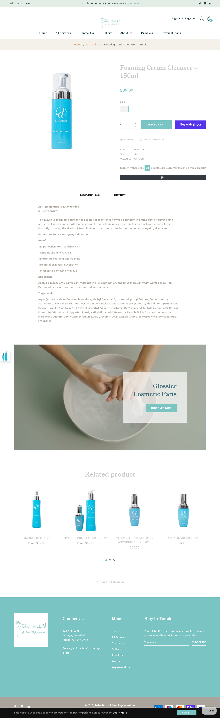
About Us (117, 655)
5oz (124, 109)
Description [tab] (90, 194)
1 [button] (106, 560)
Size (122, 101)
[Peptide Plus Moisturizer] (5, 355)
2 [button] (110, 560)
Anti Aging (92, 44)
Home (77, 44)
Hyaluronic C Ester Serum (85, 538)
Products (117, 661)
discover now (161, 408)
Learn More (120, 712)
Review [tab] (120, 194)
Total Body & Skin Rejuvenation (115, 705)
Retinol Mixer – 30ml (183, 538)
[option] (36, 522)
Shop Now (133, 3)
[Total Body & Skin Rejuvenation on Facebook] (200, 3)
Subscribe (199, 642)
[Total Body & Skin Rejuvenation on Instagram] (205, 3)
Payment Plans (121, 667)
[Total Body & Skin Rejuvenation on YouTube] (210, 3)
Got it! (186, 712)
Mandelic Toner (36, 538)
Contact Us (118, 643)
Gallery (116, 649)
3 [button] (114, 560)
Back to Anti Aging (112, 582)
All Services (119, 637)
